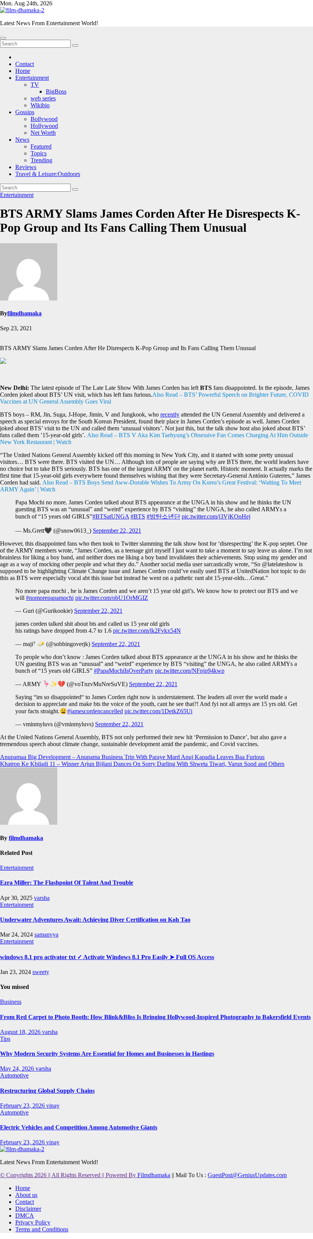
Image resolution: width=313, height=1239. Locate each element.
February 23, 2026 (23, 1105)
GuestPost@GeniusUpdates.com (247, 1175)
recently (169, 414)
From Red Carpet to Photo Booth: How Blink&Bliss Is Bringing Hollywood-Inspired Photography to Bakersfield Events (155, 1017)
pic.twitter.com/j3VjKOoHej (216, 516)
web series (43, 98)
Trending (41, 160)
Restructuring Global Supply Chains (47, 1090)
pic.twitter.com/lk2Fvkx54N (147, 630)
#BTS (138, 516)
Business (10, 1001)
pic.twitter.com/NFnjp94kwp (189, 670)
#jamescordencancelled (95, 711)
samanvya (46, 934)
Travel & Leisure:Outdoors (47, 174)
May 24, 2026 (17, 1068)
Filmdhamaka (153, 1175)
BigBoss (56, 91)
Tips (5, 1038)
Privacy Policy (32, 1222)
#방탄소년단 (163, 516)
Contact (24, 64)
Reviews (25, 167)
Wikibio (40, 105)
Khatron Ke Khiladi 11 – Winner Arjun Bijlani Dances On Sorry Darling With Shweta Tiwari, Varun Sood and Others (142, 764)
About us (26, 1195)
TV (35, 84)
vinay (53, 1105)
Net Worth (43, 132)
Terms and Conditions (41, 1229)
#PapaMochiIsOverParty (123, 670)
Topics (39, 153)
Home (22, 71)
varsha (42, 898)
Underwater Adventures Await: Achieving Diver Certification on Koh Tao (95, 919)
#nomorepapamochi (50, 597)
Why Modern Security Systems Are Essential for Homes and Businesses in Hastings (107, 1053)
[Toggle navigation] (3, 38)
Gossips (24, 112)
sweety (40, 972)
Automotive (14, 1075)
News (22, 139)
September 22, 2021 (117, 530)
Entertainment (32, 77)
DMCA (24, 1215)
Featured (41, 146)
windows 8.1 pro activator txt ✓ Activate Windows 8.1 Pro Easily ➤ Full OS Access (107, 957)
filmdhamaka (24, 313)
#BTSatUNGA (110, 516)
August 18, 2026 (21, 1032)
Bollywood (44, 119)
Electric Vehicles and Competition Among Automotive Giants (78, 1127)
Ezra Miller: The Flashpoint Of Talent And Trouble (66, 882)
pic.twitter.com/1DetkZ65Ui (158, 711)
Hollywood (44, 126)
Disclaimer (28, 1208)
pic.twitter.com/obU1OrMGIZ (111, 597)
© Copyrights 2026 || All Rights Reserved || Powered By (68, 1175)
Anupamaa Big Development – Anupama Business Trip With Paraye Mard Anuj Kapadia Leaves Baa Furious (132, 757)
